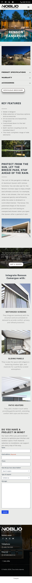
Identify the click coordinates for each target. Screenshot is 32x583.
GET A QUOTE (16, 264)
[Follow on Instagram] (5, 2)
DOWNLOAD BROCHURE (13, 90)
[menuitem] (16, 578)
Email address (9, 454)
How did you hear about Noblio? (11, 468)
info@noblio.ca (9, 555)
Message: (4, 481)
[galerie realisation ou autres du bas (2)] (16, 65)
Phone (3, 461)
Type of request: (6, 474)
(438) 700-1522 (26, 2)
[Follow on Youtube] (12, 2)
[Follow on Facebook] (2, 2)
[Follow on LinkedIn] (9, 2)
